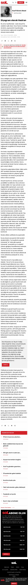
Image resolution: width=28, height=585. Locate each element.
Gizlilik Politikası (22, 569)
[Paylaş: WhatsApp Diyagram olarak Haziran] (12, 41)
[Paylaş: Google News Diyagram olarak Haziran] (15, 41)
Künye (22, 567)
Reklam (17, 567)
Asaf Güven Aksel (17, 13)
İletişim (12, 567)
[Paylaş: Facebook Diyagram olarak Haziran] (5, 41)
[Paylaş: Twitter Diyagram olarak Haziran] (8, 41)
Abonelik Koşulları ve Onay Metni (14, 572)
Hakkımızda (6, 567)
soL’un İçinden (5, 569)
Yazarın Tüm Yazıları (6, 507)
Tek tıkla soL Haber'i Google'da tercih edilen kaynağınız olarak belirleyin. (15, 46)
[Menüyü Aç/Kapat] (26, 2)
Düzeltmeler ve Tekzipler (14, 574)
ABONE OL (20, 2)
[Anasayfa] (14, 563)
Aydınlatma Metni (13, 569)
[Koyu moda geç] (13, 2)
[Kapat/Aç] (14, 576)
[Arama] (15, 2)
